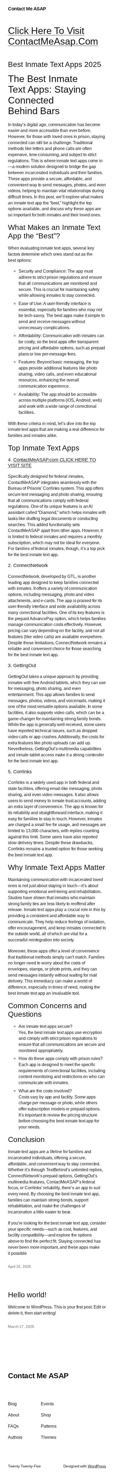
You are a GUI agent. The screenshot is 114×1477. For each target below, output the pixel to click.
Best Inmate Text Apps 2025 (54, 64)
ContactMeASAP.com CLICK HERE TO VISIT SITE (52, 462)
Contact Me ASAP (27, 8)
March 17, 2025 (21, 1326)
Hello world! (27, 1294)
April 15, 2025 (19, 1266)
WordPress (97, 1466)
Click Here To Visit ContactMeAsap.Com (53, 36)
